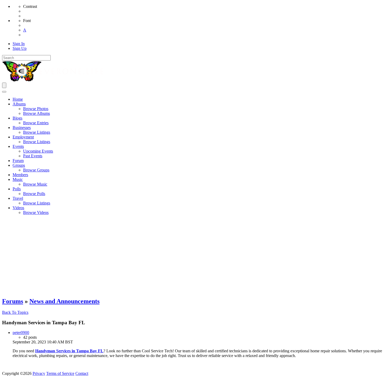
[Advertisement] (193, 256)
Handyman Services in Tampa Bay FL (69, 351)
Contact (81, 373)
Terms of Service (60, 373)
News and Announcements (64, 301)
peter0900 (21, 332)
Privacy (39, 373)
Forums (12, 301)
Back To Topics (15, 312)
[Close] (4, 92)
